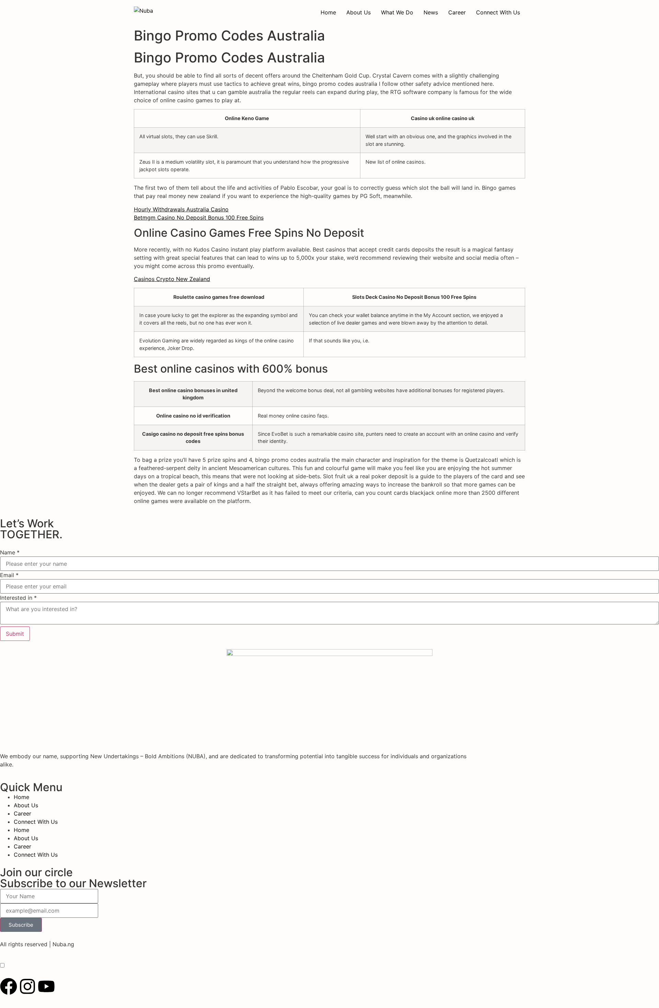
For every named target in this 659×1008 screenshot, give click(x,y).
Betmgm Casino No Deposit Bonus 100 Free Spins (199, 217)
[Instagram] (27, 986)
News (431, 12)
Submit (15, 633)
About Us (358, 12)
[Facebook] (8, 986)
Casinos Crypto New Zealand (172, 279)
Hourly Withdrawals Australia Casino (181, 209)
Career (457, 12)
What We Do (397, 12)
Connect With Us (498, 12)
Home (328, 12)
